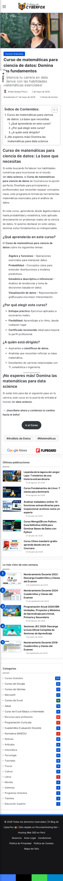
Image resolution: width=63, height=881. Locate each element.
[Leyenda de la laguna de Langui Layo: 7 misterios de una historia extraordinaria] (12, 476)
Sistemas (10, 787)
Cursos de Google (15, 683)
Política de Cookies (44, 843)
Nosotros (17, 838)
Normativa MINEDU (16, 733)
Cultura (9, 771)
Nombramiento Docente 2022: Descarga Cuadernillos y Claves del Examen (42, 578)
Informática (11, 750)
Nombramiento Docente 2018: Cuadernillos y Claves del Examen (41, 646)
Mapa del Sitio (31, 848)
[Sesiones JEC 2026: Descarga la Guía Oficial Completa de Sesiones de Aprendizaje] (12, 630)
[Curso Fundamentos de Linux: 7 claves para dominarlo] (12, 492)
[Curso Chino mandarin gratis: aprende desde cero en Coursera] (12, 545)
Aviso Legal (30, 838)
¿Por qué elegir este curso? (28, 128)
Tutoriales (10, 760)
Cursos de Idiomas (15, 689)
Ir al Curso (31, 425)
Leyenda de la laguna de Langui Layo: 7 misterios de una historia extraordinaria (41, 475)
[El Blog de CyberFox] (31, 6)
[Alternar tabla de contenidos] (53, 110)
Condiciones (44, 838)
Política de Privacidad (20, 843)
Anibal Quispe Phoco (17, 91)
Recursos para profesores (19, 717)
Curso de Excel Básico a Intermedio (24, 711)
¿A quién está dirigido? (25, 132)
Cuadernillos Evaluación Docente (23, 728)
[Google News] (17, 450)
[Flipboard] (46, 450)
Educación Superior (15, 803)
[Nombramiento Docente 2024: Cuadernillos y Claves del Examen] (12, 594)
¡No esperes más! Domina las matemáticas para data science (28, 139)
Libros (8, 776)
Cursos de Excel (14, 700)
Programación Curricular (18, 722)
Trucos (8, 766)
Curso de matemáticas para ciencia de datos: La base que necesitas (30, 117)
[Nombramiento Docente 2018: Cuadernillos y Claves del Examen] (12, 646)
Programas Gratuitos (16, 793)
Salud (8, 705)
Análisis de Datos (19, 438)
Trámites (9, 798)
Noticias (9, 739)
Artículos (9, 744)
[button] (3, 78)
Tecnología (10, 755)
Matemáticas (47, 438)
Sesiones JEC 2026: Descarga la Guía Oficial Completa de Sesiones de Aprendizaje (41, 630)
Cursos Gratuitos (14, 54)
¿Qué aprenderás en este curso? (31, 123)
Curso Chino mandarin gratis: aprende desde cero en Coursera (41, 545)
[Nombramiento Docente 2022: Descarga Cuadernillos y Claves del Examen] (12, 578)
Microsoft (10, 694)
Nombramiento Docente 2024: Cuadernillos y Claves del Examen (41, 594)
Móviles (9, 782)
